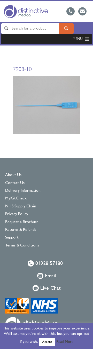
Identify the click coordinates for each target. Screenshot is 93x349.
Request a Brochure (21, 222)
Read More (64, 342)
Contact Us (15, 183)
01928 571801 (49, 263)
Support (12, 237)
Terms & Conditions (22, 245)
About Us (13, 175)
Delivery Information (23, 191)
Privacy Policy (16, 214)
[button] (78, 39)
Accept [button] (47, 342)
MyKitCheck (16, 198)
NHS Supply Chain (20, 206)
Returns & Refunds (20, 230)
